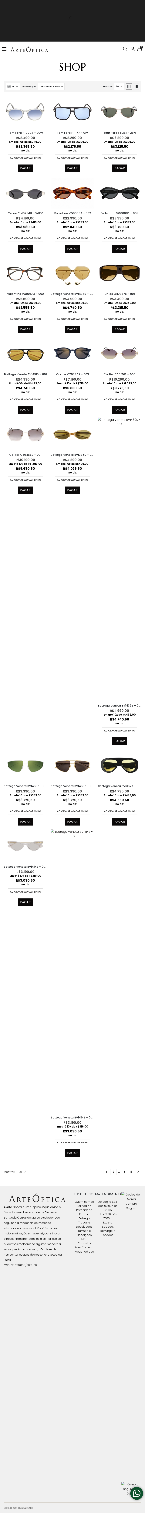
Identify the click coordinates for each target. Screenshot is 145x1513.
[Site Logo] (29, 49)
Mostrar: (107, 86)
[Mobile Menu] (5, 49)
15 (123, 1172)
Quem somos (84, 1202)
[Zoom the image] (37, 1196)
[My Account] (133, 49)
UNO (30, 1508)
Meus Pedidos (84, 1251)
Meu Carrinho (84, 1247)
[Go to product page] (25, 112)
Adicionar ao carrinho (25, 157)
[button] (125, 49)
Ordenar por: (29, 86)
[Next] (138, 1172)
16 (131, 1172)
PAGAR (25, 168)
